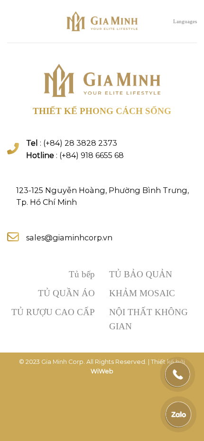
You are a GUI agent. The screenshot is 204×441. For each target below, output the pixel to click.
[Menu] (12, 21)
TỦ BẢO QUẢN (140, 274)
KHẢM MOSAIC (142, 293)
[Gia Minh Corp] (102, 21)
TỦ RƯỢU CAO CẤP (53, 312)
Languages (185, 21)
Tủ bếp (82, 274)
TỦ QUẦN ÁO (66, 293)
